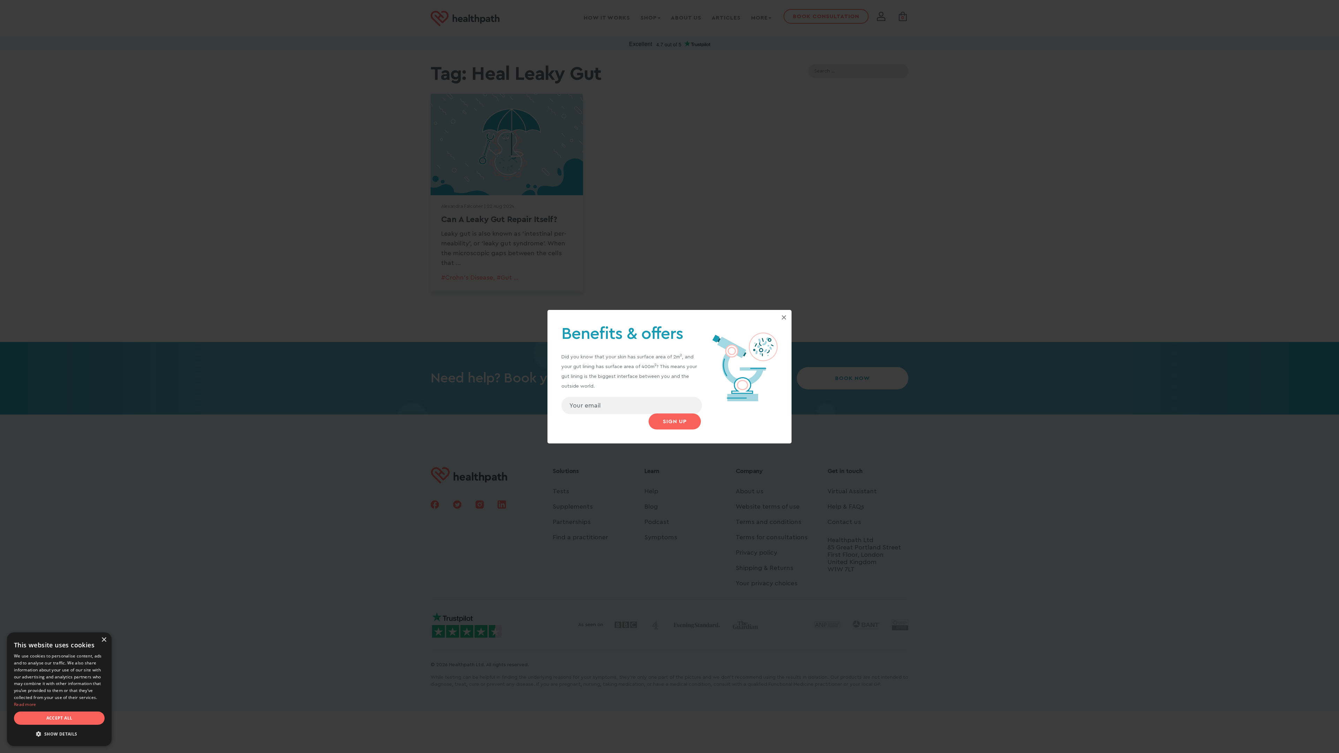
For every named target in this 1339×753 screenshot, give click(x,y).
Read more (25, 704)
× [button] (103, 639)
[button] (59, 734)
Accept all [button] (59, 718)
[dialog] (59, 689)
